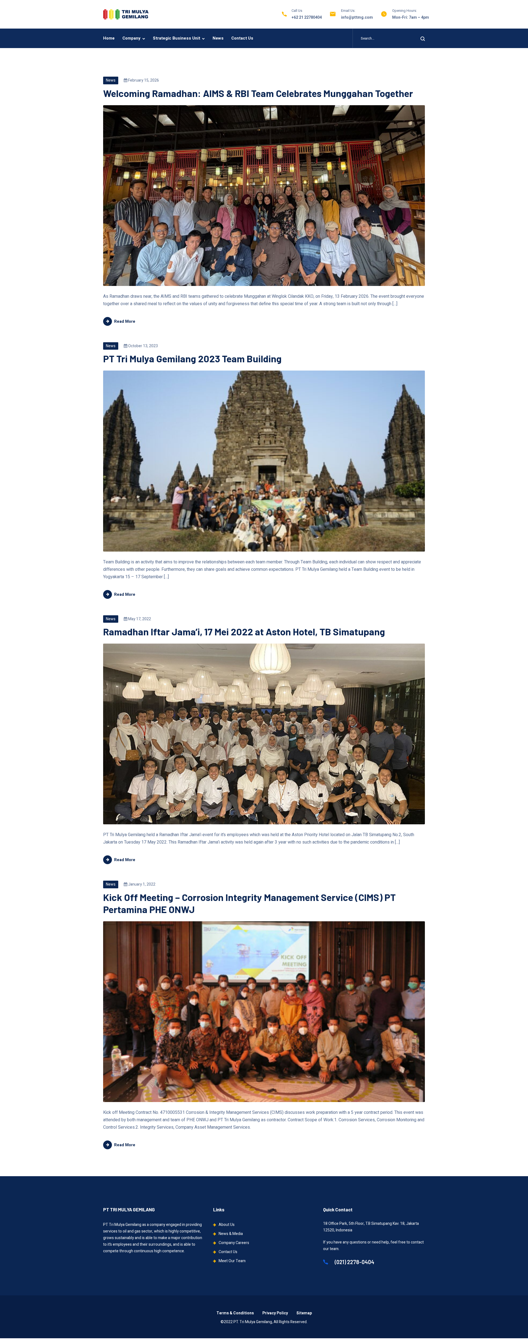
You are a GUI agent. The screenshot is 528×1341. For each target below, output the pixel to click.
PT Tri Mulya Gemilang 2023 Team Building (192, 358)
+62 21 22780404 (307, 17)
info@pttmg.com (357, 17)
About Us (227, 1225)
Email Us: (348, 10)
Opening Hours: (404, 10)
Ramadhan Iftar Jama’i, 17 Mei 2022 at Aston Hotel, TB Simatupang (244, 631)
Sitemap (304, 1313)
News (218, 38)
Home (109, 38)
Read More (124, 321)
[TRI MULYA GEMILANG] (125, 14)
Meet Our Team (232, 1261)
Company (131, 38)
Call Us (297, 10)
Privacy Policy (275, 1313)
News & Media (231, 1234)
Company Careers (234, 1243)
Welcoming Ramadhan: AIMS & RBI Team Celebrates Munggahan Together (258, 93)
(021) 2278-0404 (354, 1262)
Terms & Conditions (235, 1313)
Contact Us (242, 38)
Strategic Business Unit (176, 38)
